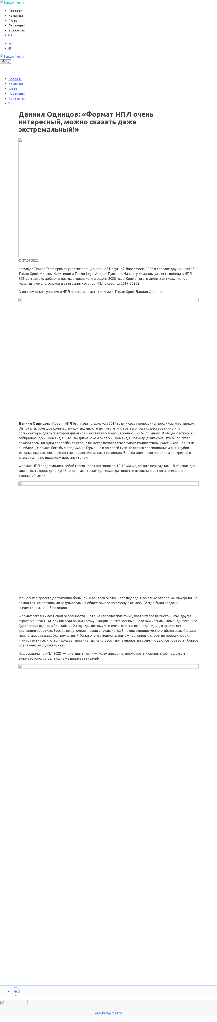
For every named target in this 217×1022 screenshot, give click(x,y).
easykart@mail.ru (108, 1013)
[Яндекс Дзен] (9, 48)
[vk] (10, 43)
